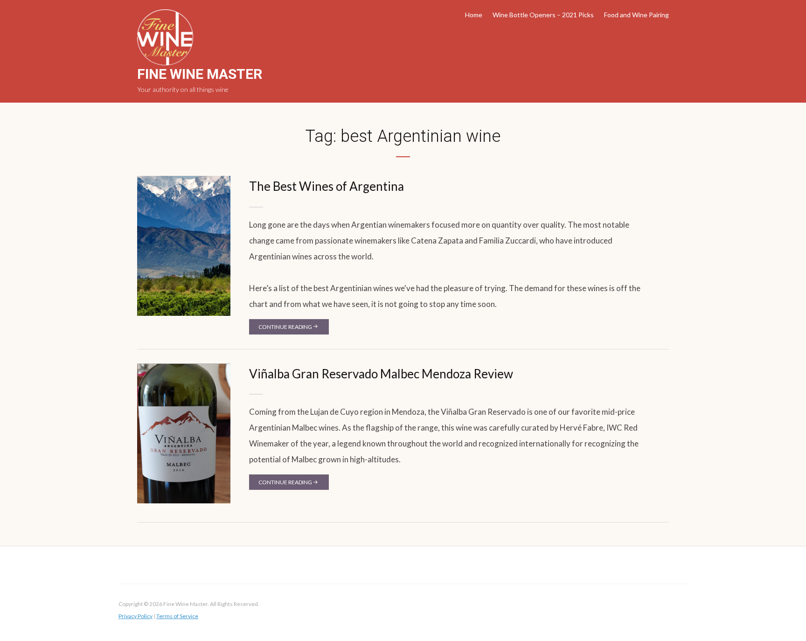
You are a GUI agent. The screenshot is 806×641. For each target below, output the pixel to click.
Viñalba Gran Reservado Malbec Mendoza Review (381, 373)
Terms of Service (177, 616)
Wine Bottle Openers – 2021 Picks (543, 15)
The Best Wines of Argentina (326, 186)
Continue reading (285, 326)
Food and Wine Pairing (636, 15)
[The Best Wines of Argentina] (183, 245)
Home (473, 15)
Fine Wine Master (199, 74)
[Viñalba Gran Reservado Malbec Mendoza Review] (183, 432)
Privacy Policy (135, 616)
